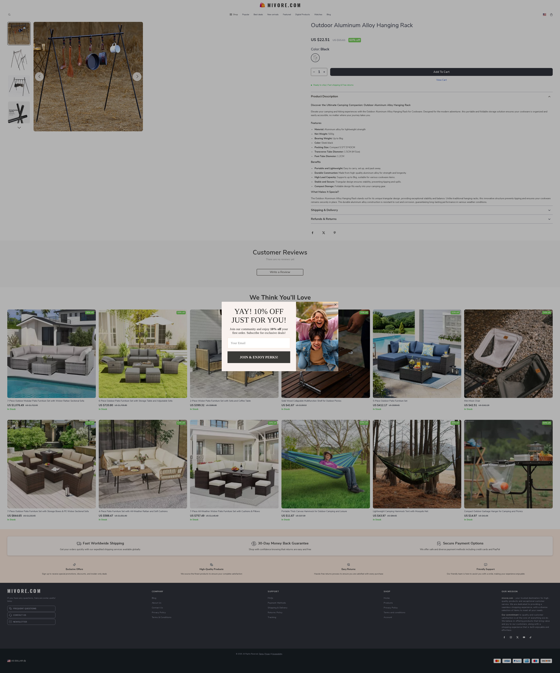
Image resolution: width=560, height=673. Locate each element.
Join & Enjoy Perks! (259, 357)
